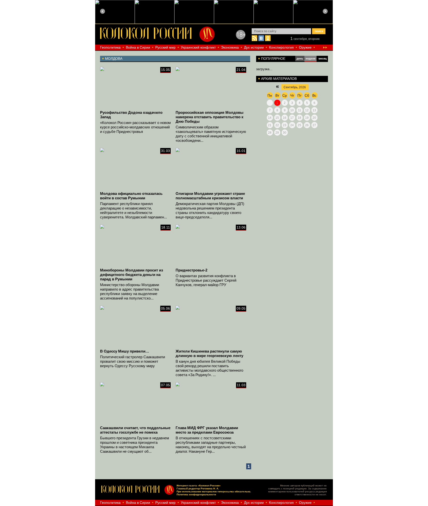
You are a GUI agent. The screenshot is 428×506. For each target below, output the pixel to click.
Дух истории (254, 47)
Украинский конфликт (198, 47)
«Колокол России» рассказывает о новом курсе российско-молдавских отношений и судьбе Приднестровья (135, 127)
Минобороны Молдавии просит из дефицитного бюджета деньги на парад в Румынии (131, 274)
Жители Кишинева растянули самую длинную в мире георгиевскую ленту (209, 353)
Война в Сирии (138, 47)
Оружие (305, 47)
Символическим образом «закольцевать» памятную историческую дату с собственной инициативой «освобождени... (211, 134)
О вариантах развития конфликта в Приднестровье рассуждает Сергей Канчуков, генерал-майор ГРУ (206, 280)
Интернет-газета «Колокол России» (199, 485)
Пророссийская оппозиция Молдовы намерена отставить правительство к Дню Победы (209, 116)
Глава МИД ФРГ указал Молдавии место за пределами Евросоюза (207, 430)
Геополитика (110, 47)
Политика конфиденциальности (196, 494)
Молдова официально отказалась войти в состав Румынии (131, 195)
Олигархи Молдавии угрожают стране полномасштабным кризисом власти (210, 195)
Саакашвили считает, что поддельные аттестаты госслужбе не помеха (135, 430)
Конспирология (281, 47)
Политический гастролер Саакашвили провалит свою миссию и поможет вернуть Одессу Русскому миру (132, 361)
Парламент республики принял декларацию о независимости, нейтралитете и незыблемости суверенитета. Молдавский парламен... (133, 210)
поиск (319, 31)
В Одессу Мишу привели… (124, 351)
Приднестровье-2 (191, 270)
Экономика (230, 47)
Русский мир (165, 47)
